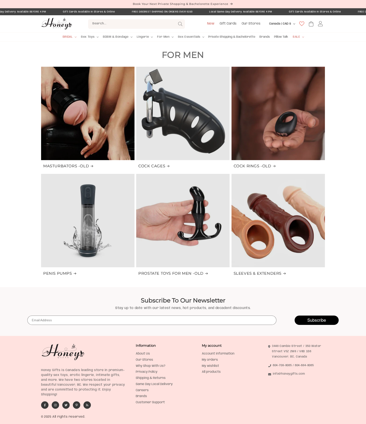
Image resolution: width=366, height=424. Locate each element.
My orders (210, 360)
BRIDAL (68, 36)
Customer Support (150, 402)
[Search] (180, 24)
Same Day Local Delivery (154, 384)
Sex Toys (88, 36)
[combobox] (136, 24)
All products (211, 372)
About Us (143, 353)
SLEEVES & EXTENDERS (257, 273)
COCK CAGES (151, 166)
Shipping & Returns (151, 378)
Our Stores (251, 23)
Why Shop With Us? (150, 366)
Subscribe (316, 320)
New (210, 23)
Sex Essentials (189, 36)
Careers (142, 390)
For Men (163, 36)
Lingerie (143, 36)
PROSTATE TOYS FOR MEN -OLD (171, 273)
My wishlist (210, 366)
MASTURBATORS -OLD (66, 166)
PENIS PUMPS (57, 273)
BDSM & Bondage (115, 36)
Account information (218, 353)
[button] (69, 36)
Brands (141, 396)
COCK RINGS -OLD (252, 166)
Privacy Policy (146, 372)
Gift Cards (228, 23)
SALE (296, 36)
